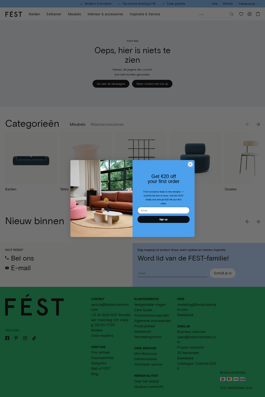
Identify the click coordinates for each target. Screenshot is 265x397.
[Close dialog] (190, 164)
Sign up (163, 219)
